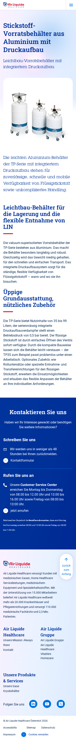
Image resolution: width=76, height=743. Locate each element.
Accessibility (10, 727)
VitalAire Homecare (47, 656)
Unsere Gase (11, 686)
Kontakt (8, 649)
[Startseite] (13, 5)
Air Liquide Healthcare (47, 647)
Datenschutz (48, 727)
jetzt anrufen (20, 511)
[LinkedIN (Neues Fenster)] (33, 704)
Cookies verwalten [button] (38, 734)
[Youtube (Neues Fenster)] (47, 704)
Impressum (9, 734)
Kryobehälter (11, 691)
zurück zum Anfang (66, 570)
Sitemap (31, 727)
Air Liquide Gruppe (52, 640)
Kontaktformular (22, 460)
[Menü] (71, 5)
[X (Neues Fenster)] (61, 704)
